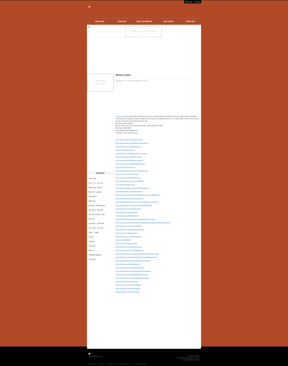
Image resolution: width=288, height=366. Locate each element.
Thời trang (92, 178)
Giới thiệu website (95, 255)
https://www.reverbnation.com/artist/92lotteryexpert (132, 188)
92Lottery (119, 116)
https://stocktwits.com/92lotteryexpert (128, 288)
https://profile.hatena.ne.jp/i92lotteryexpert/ (129, 198)
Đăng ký (197, 2)
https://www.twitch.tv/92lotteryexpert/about (129, 160)
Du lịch (91, 237)
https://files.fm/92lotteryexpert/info (127, 281)
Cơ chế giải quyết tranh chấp (190, 360)
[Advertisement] (168, 11)
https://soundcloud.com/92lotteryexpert (128, 209)
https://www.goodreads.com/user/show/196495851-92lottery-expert (137, 254)
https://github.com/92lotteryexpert (126, 212)
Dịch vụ (91, 250)
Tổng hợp (92, 259)
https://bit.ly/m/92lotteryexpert (125, 184)
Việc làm (92, 241)
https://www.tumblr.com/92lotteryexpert (128, 146)
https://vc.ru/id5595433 (123, 240)
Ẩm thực (92, 219)
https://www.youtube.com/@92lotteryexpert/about (132, 143)
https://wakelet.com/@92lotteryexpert (128, 264)
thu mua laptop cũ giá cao (124, 364)
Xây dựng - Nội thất (95, 210)
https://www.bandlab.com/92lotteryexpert (129, 191)
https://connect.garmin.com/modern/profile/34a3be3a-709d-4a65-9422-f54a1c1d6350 (143, 222)
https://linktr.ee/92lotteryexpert (125, 167)
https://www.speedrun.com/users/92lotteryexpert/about (133, 271)
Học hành (92, 246)
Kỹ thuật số (93, 196)
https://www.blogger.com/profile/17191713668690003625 (134, 205)
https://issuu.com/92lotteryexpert (126, 243)
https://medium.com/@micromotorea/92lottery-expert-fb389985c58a (138, 195)
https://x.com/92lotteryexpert (125, 150)
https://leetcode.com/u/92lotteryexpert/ (128, 178)
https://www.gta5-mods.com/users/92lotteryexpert (132, 171)
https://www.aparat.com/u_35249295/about (129, 250)
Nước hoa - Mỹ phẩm (96, 183)
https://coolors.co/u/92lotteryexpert (127, 174)
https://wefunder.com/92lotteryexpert (127, 292)
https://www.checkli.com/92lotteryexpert (129, 236)
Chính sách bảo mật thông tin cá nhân (187, 358)
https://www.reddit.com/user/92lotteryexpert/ (130, 267)
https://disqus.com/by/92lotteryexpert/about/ (130, 229)
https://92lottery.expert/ (130, 133)
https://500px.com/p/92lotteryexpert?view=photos (132, 153)
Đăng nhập (188, 2)
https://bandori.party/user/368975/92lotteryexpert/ (132, 274)
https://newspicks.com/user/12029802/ (128, 285)
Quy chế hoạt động (193, 356)
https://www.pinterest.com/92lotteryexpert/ (129, 139)
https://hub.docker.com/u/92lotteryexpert (129, 247)
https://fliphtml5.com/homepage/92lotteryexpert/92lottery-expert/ (136, 257)
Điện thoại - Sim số (95, 187)
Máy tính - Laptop (95, 192)
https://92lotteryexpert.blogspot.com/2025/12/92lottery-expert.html (137, 202)
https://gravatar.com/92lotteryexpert (127, 216)
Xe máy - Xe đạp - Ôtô (97, 214)
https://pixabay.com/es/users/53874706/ (129, 226)
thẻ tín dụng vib (110, 364)
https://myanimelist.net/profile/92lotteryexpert (130, 164)
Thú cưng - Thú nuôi (96, 228)
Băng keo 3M (91, 364)
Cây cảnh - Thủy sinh (96, 223)
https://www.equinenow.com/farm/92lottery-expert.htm (133, 261)
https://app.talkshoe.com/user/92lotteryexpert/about (132, 278)
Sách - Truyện (94, 232)
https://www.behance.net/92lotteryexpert (129, 157)
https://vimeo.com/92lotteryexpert (126, 233)
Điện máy (92, 201)
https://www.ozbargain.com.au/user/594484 (130, 181)
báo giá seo (101, 364)
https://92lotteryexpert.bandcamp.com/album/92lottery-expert (135, 219)
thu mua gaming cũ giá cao (140, 364)
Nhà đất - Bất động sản (97, 205)
